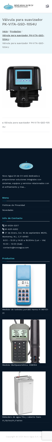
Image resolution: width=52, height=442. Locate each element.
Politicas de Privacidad (13, 205)
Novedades (7, 210)
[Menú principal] (47, 6)
